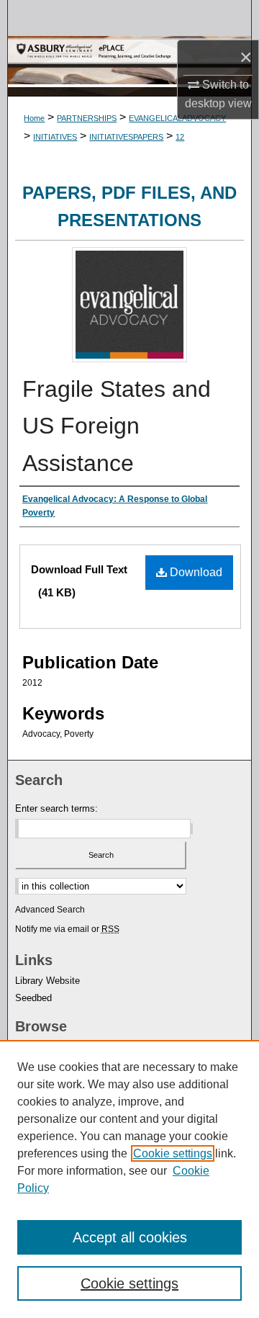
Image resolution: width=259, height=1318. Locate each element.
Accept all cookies (130, 1237)
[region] (129, 1179)
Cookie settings (172, 1153)
